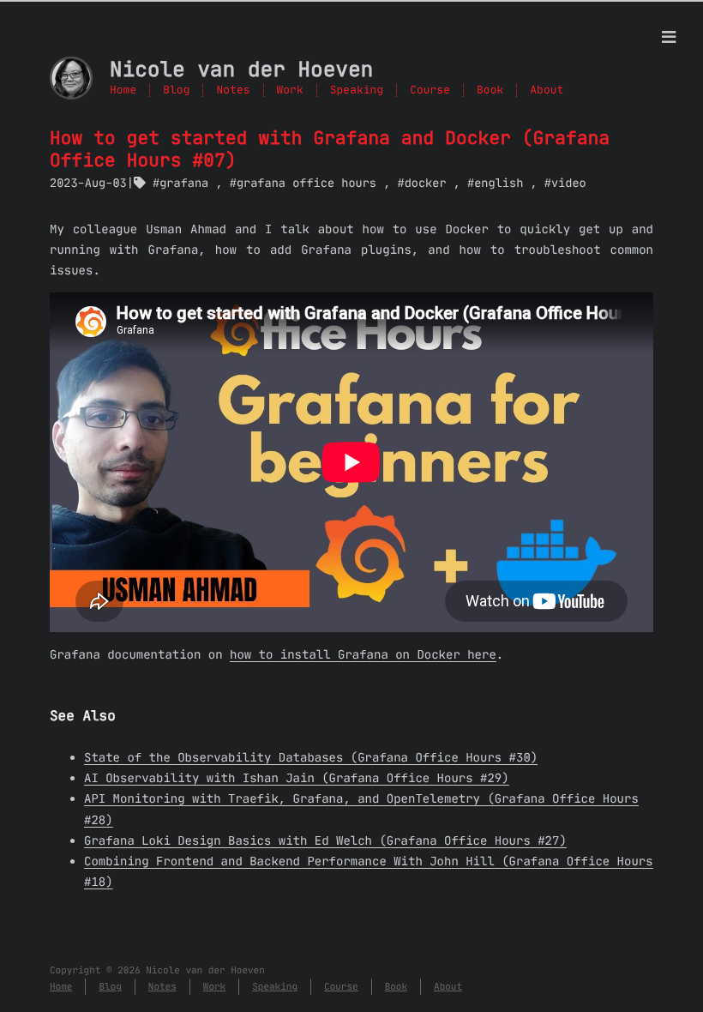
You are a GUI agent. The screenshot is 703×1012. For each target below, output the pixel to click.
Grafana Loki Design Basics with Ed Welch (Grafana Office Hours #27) (325, 840)
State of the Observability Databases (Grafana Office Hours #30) (311, 757)
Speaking (356, 90)
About (546, 90)
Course (430, 90)
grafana (183, 183)
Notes (232, 90)
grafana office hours (306, 183)
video (568, 183)
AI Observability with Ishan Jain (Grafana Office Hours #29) (296, 778)
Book (490, 90)
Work (290, 90)
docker (426, 183)
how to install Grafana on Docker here (363, 654)
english (498, 183)
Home (123, 90)
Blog (176, 90)
